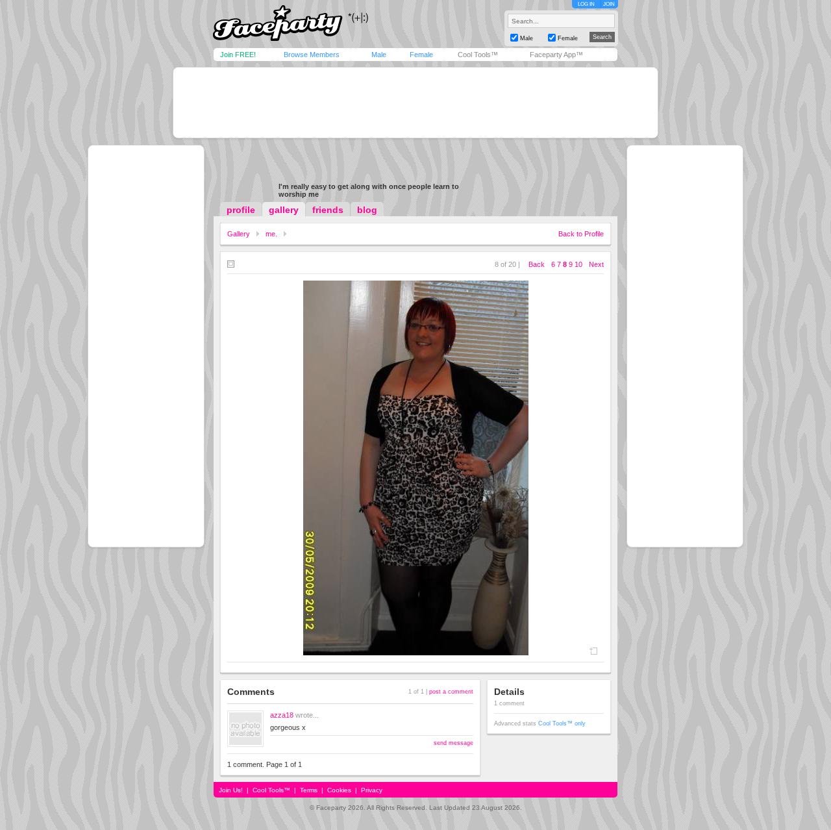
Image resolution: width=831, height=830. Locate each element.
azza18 (281, 715)
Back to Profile (581, 234)
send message (453, 743)
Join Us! (231, 790)
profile (241, 210)
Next (596, 264)
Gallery (238, 234)
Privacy (371, 790)
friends (327, 210)
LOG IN (586, 4)
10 (578, 264)
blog (367, 210)
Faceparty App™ (556, 54)
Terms (308, 790)
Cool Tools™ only (562, 723)
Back (536, 264)
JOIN (609, 4)
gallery (284, 210)
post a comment (451, 691)
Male (378, 54)
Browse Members (312, 54)
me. (271, 234)
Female (421, 54)
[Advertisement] (415, 102)
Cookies (339, 790)
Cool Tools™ (478, 54)
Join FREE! (238, 54)
